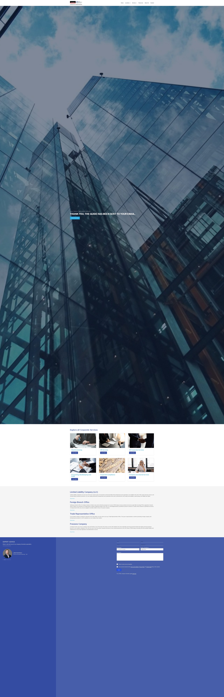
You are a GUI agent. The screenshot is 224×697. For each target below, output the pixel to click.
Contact (152, 2)
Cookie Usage (148, 566)
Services (134, 2)
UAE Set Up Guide (75, 218)
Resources (141, 2)
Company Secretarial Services (139, 475)
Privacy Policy (141, 566)
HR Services (104, 450)
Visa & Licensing (76, 450)
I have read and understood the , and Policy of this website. (139, 566)
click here (134, 573)
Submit (119, 569)
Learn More (74, 452)
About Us (147, 2)
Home (122, 2)
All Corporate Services (136, 450)
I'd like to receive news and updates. (125, 564)
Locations (127, 2)
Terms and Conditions (135, 566)
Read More (72, 498)
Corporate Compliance (107, 475)
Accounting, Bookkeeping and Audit (81, 475)
